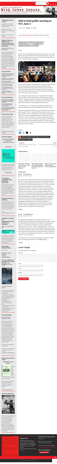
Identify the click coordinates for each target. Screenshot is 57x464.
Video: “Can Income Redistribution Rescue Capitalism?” (51, 165)
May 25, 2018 (22, 28)
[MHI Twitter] (53, 4)
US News (34, 28)
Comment (20, 252)
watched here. (9, 187)
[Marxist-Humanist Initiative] (28, 14)
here (10, 344)
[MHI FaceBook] (50, 4)
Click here (4, 23)
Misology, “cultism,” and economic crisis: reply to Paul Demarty (24, 166)
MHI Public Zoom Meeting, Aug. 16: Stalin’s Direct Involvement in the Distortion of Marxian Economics (8, 75)
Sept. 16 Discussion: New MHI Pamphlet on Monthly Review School (37, 166)
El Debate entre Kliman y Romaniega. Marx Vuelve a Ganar (8, 82)
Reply (21, 209)
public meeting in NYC (43, 136)
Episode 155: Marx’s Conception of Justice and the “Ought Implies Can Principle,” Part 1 (8, 108)
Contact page (52, 445)
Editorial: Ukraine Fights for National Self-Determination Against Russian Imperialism (8, 101)
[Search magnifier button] (47, 3)
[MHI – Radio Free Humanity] (56, 4)
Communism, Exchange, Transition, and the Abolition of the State (8, 92)
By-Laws (33, 444)
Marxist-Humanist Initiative (29, 136)
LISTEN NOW (8, 146)
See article (11, 192)
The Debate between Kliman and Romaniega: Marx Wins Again (8, 79)
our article (10, 241)
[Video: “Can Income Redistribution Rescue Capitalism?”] (51, 157)
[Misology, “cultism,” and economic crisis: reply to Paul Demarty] (24, 157)
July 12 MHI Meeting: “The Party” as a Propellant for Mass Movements (7, 88)
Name (19, 263)
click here (3, 67)
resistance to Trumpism (25, 139)
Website (20, 272)
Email (19, 268)
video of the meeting (26, 35)
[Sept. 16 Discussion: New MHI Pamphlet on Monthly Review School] (37, 157)
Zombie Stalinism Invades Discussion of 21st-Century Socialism (7, 104)
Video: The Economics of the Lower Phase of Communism (7, 85)
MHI (29, 28)
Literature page (10, 389)
